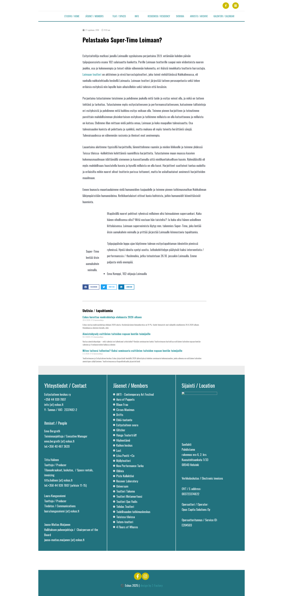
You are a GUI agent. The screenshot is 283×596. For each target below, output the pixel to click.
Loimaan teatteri (92, 74)
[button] (104, 16)
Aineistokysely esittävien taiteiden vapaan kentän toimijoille (116, 334)
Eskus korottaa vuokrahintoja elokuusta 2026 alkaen (112, 317)
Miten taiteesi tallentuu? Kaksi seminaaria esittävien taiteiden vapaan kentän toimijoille (132, 351)
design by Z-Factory (151, 585)
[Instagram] (235, 5)
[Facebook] (226, 5)
